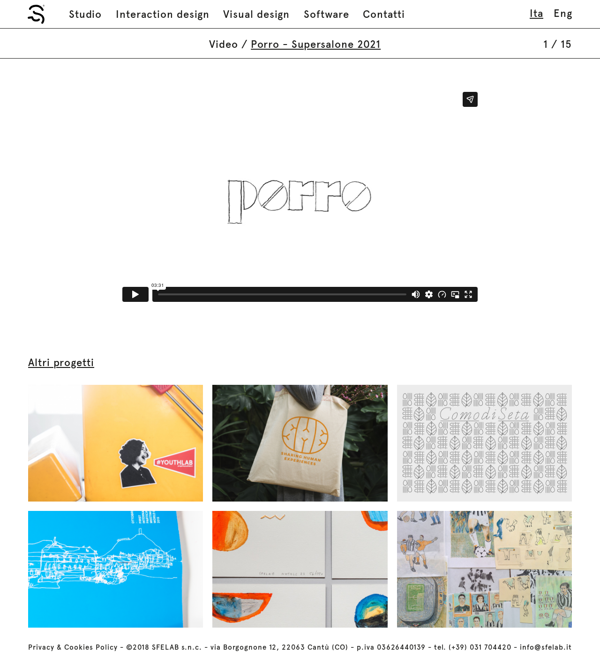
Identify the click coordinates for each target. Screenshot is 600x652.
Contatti (384, 14)
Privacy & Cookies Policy (73, 647)
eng (563, 13)
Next (555, 197)
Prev (45, 197)
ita (536, 13)
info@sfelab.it (546, 647)
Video (223, 44)
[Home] (36, 14)
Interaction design (163, 14)
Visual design (256, 14)
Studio (85, 14)
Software (326, 14)
